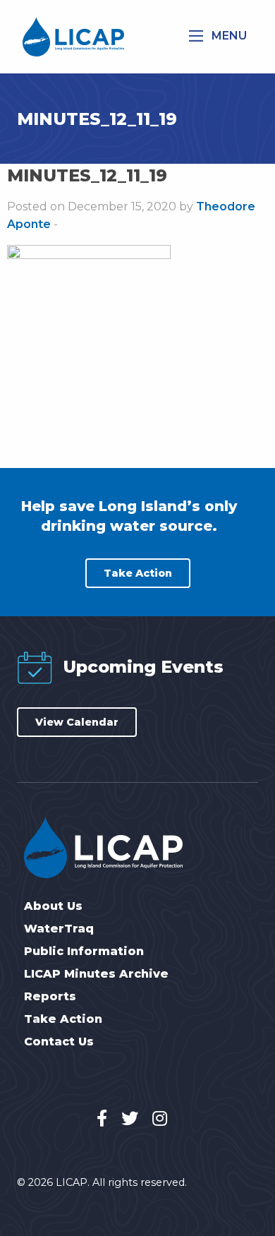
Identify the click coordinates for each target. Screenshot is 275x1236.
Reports (50, 996)
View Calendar (76, 722)
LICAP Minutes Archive (96, 974)
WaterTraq (59, 929)
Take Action (138, 573)
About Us (53, 906)
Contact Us (59, 1042)
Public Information (84, 951)
